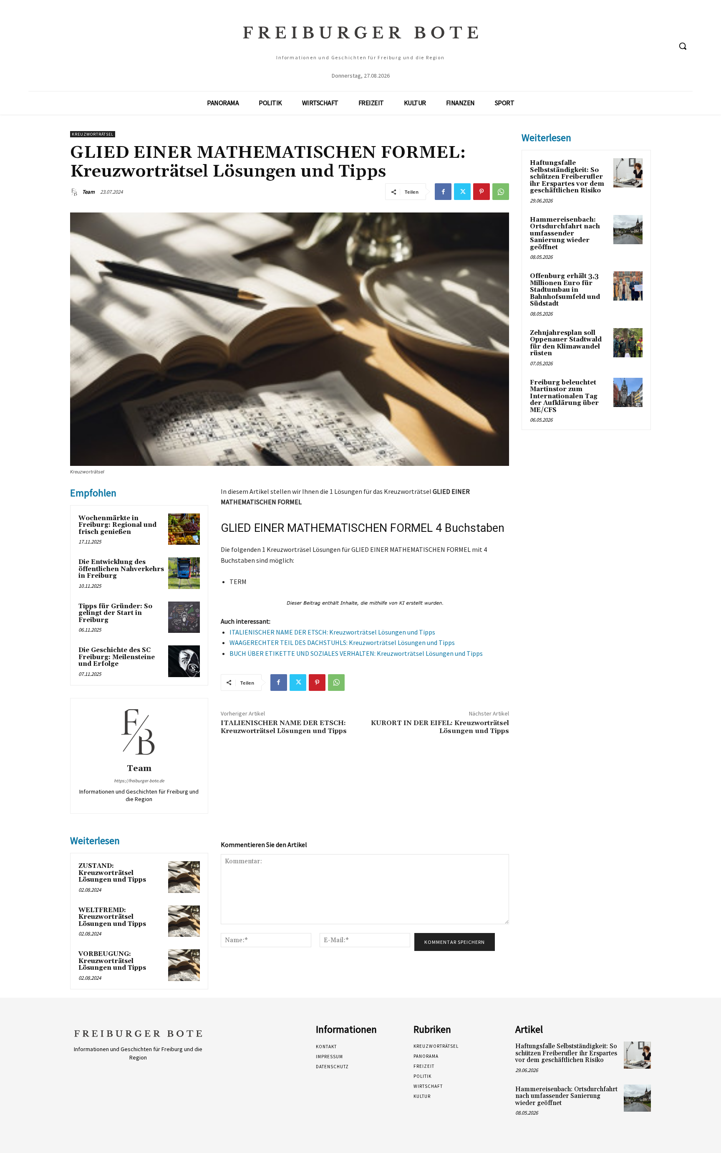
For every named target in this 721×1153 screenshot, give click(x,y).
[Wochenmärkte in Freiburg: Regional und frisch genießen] (184, 529)
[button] (683, 46)
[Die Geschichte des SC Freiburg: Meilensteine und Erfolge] (184, 661)
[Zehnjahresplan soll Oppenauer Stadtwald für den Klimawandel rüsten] (628, 342)
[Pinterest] (481, 191)
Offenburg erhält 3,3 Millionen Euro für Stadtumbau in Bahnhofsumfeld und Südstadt (565, 290)
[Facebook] (443, 191)
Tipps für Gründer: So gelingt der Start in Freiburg (115, 613)
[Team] (75, 192)
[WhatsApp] (500, 191)
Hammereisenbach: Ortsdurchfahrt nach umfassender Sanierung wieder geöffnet (565, 233)
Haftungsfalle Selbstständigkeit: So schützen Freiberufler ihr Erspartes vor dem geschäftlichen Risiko (567, 177)
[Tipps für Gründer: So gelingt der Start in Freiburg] (184, 617)
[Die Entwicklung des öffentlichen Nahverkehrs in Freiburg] (184, 573)
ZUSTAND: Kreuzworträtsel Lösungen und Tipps (112, 873)
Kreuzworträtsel (92, 134)
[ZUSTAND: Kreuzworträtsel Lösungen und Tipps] (184, 877)
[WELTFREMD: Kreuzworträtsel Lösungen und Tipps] (184, 921)
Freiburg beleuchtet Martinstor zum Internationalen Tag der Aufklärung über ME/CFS (564, 396)
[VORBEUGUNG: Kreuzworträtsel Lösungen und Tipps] (184, 965)
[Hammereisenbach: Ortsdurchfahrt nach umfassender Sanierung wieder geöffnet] (628, 229)
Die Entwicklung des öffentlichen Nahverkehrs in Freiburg (121, 569)
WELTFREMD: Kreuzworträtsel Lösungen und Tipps (112, 917)
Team (88, 191)
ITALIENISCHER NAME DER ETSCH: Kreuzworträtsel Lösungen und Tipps (332, 632)
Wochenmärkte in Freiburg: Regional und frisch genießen (117, 525)
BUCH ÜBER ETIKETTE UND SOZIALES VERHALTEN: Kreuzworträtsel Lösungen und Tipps (356, 653)
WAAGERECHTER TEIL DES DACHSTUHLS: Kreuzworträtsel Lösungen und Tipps (342, 642)
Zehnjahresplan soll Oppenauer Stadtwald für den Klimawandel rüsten (566, 343)
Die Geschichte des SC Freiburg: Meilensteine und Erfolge (116, 657)
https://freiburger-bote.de (139, 781)
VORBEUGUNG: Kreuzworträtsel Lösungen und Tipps (112, 961)
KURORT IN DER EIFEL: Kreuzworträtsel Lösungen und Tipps (440, 727)
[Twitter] (462, 191)
